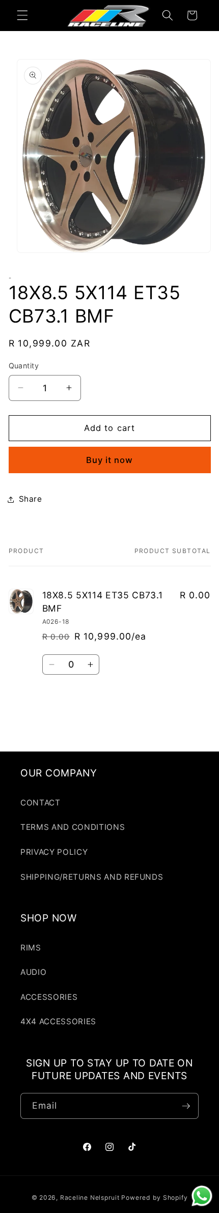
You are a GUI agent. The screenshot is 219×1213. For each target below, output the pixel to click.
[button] (22, 15)
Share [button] (30, 499)
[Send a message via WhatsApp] (202, 1196)
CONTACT (40, 802)
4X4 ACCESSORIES (58, 1021)
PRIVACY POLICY (54, 852)
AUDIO (33, 972)
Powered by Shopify (154, 1197)
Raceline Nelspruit (90, 1197)
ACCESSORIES (48, 997)
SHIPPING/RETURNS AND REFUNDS (91, 877)
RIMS (30, 947)
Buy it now (109, 460)
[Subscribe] (186, 1106)
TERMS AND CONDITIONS (72, 827)
